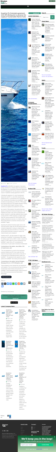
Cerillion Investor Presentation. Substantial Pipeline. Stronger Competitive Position (36, 137)
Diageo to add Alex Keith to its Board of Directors (36, 304)
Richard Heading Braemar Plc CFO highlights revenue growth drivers (36, 224)
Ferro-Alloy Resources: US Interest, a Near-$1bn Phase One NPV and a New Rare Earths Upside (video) (36, 62)
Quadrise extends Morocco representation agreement (9, 344)
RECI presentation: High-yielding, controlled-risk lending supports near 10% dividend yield (36, 150)
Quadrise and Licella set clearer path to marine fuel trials (9, 313)
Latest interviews (33, 16)
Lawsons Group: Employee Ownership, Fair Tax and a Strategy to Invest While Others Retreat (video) (36, 76)
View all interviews (32, 98)
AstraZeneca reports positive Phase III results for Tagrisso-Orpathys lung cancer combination (36, 314)
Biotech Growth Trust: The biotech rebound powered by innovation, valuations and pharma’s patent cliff (36, 112)
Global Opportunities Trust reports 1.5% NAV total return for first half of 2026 (49, 154)
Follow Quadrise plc (6, 276)
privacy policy (39, 449)
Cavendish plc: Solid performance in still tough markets (49, 302)
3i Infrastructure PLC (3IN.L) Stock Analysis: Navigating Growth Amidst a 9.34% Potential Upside (48, 246)
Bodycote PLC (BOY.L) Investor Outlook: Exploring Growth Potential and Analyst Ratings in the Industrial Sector (47, 237)
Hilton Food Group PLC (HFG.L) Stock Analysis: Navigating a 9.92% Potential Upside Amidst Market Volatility (47, 219)
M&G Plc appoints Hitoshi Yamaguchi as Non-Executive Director (36, 275)
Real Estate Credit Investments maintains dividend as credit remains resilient (49, 278)
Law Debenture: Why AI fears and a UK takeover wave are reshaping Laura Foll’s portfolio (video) (36, 49)
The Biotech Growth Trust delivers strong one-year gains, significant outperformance (49, 200)
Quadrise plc (16, 298)
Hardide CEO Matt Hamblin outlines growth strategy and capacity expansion (49, 125)
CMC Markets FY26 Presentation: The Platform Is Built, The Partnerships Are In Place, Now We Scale (36, 125)
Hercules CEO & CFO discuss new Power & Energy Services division (49, 136)
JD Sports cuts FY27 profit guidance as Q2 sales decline (36, 266)
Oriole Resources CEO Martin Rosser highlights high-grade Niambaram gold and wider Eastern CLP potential (49, 102)
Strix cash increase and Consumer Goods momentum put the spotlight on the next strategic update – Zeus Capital (36, 237)
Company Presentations (32, 103)
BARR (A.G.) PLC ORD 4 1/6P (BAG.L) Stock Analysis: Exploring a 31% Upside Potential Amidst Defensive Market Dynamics (48, 255)
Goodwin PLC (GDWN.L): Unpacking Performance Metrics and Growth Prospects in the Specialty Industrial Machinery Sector (48, 228)
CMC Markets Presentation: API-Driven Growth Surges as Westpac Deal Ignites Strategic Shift (36, 162)
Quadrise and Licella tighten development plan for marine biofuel (22, 314)
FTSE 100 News (33, 260)
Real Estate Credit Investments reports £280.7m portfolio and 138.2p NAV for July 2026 (49, 167)
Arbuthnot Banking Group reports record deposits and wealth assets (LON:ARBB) (49, 114)
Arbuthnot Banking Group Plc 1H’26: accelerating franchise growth (36, 248)
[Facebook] (10, 417)
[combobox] (46, 17)
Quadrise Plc (4, 186)
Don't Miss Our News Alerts (48, 310)
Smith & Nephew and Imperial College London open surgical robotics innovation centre (36, 294)
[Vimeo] (54, 1)
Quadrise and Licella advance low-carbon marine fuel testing (22, 344)
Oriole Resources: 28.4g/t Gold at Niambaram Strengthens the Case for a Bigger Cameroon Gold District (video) (36, 89)
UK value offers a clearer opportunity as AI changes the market (36, 203)
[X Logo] (8, 416)
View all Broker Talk (32, 256)
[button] (28, 6)
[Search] (52, 17)
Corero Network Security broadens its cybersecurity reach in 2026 (36, 194)
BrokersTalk (31, 188)
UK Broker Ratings (47, 214)
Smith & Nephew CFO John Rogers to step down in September (36, 284)
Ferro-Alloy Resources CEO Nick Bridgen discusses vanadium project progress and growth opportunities (49, 88)
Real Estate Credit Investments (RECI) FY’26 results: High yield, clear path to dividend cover (49, 290)
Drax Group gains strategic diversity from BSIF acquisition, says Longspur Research (36, 213)
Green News (45, 21)
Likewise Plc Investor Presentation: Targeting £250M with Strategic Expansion (36, 174)
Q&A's (43, 80)
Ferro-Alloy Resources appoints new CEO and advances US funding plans (49, 47)
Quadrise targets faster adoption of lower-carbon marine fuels (22, 377)
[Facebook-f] (53, 1)
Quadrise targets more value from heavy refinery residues (9, 376)
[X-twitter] (49, 1)
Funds (43, 148)
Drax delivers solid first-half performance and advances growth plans (49, 67)
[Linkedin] (51, 1)
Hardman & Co (46, 262)
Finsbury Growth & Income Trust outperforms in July (49, 190)
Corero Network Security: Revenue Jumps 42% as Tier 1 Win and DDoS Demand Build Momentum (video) (36, 23)
